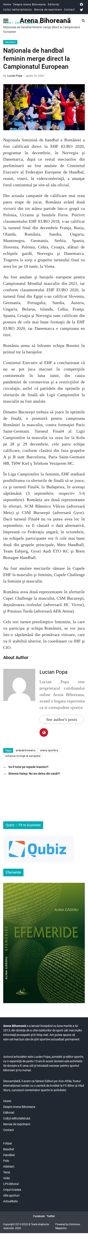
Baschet (8, 1149)
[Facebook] (81, 4)
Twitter (51, 1216)
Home (7, 4)
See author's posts (61, 719)
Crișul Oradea (12, 1189)
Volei (6, 1178)
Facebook (39, 1216)
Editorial (53, 4)
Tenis (6, 1172)
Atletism (8, 1166)
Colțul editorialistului (17, 9)
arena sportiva (49, 750)
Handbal (10, 42)
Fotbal (7, 1143)
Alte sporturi (11, 1195)
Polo (6, 1160)
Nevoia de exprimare (48, 9)
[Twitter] (81, 10)
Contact (69, 9)
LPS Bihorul (11, 1184)
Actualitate (10, 1201)
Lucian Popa (14, 75)
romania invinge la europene (23, 755)
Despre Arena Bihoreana (29, 4)
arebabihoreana (25, 750)
